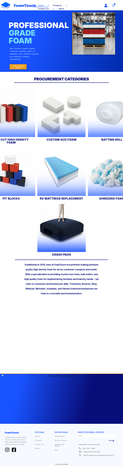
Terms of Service (61, 440)
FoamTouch (25, 5)
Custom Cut (43, 9)
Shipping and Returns (59, 445)
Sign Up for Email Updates (90, 432)
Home (40, 5)
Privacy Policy (60, 436)
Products (57, 5)
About (61, 9)
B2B (56, 450)
